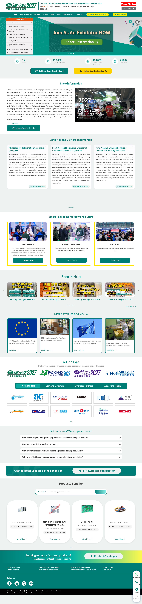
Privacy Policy (30, 591)
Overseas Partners (84, 386)
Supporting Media (112, 386)
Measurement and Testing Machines (19, 49)
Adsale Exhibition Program (53, 591)
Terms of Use (19, 591)
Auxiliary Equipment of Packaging (18, 52)
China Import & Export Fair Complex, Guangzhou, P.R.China (68, 6)
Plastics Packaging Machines (17, 34)
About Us (10, 591)
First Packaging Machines (16, 23)
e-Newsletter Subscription (99, 470)
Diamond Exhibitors (55, 386)
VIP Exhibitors (28, 385)
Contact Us (79, 14)
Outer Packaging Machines (16, 26)
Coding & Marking (14, 41)
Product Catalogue (105, 556)
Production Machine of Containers (18, 37)
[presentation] (1, 34)
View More (14, 123)
